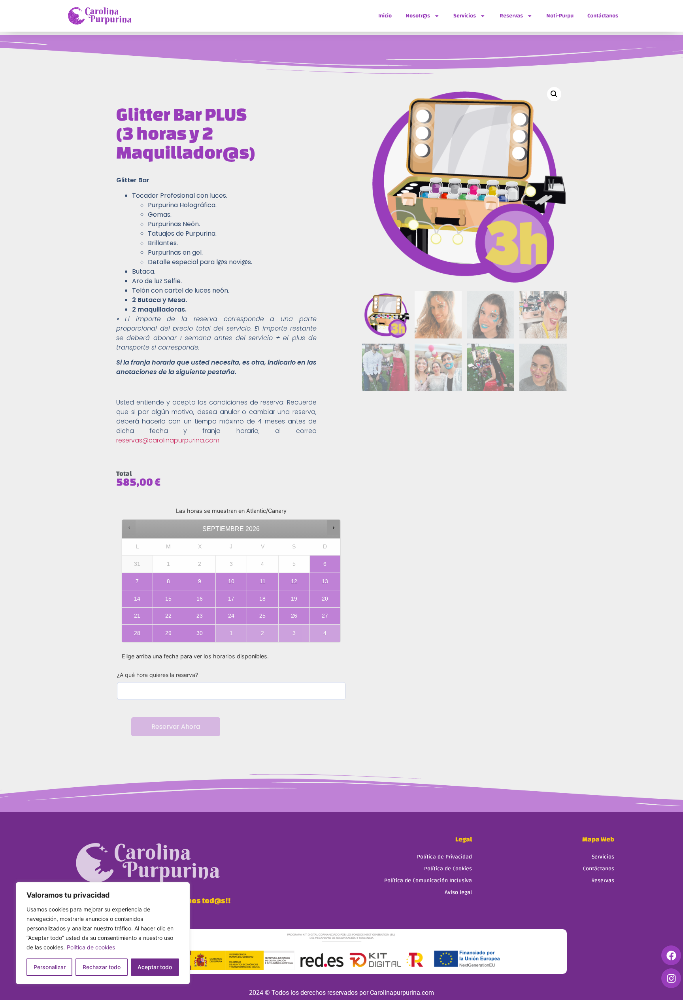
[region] (103, 933)
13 (325, 581)
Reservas (511, 15)
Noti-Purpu (560, 15)
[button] (554, 94)
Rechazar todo (102, 967)
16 (199, 598)
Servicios (464, 15)
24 (231, 615)
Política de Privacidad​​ (444, 856)
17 (231, 598)
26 (294, 615)
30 (199, 633)
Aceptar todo (155, 967)
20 (325, 598)
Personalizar (50, 967)
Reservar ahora (175, 726)
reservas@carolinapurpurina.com (167, 440)
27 (325, 615)
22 (168, 615)
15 (168, 598)
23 (199, 615)
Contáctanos (602, 15)
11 (263, 581)
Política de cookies (91, 947)
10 (231, 581)
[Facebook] (671, 955)
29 (168, 633)
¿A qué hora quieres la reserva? (157, 674)
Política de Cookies (448, 868)
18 (262, 598)
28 (137, 633)
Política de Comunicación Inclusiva (428, 880)
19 (294, 598)
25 (262, 615)
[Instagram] (671, 978)
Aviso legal (458, 892)
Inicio (385, 15)
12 (294, 581)
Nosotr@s (418, 15)
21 (137, 615)
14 (137, 598)
